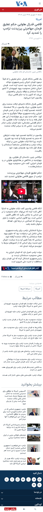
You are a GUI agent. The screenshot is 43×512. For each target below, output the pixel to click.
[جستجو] (35, 509)
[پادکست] (39, 485)
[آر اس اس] (6, 479)
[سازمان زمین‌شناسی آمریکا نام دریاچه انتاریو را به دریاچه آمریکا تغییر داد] (33, 427)
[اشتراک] (34, 485)
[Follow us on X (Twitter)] (28, 479)
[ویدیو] (24, 509)
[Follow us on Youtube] (23, 479)
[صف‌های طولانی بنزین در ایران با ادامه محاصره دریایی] (33, 437)
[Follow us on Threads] (12, 479)
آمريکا (39, 19)
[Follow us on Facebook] (39, 479)
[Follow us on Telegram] (34, 479)
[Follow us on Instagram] (17, 479)
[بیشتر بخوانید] (21, 9)
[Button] (5, 43)
